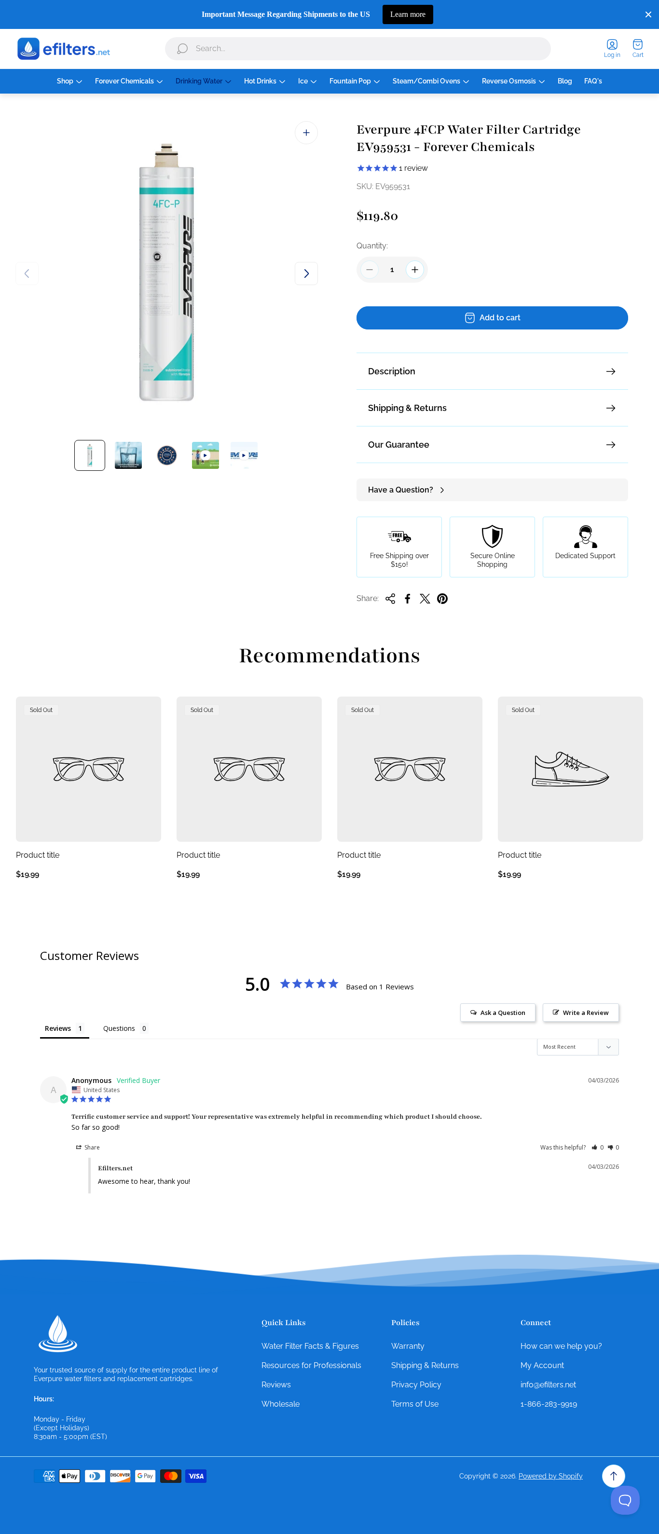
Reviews (276, 1384)
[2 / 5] (128, 455)
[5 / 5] (244, 455)
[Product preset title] (88, 769)
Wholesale (280, 1404)
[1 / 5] (89, 455)
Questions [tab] (119, 1028)
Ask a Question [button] (503, 1012)
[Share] (390, 598)
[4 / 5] (205, 455)
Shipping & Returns (407, 408)
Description (391, 371)
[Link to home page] (58, 1334)
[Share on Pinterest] (442, 598)
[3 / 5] (166, 455)
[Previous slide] (27, 273)
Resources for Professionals (311, 1365)
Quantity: (372, 245)
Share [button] (91, 1147)
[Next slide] (306, 273)
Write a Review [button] (586, 1012)
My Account (542, 1365)
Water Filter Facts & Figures (310, 1346)
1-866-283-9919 (549, 1404)
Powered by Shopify (551, 1476)
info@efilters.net (548, 1384)
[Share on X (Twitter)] (425, 598)
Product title (37, 855)
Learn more (408, 14)
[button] (597, 1147)
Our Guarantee (398, 444)
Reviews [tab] (58, 1028)
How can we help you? (561, 1346)
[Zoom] (306, 132)
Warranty (408, 1346)
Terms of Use (415, 1404)
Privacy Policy (416, 1384)
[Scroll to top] (613, 1476)
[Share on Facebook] (407, 598)
